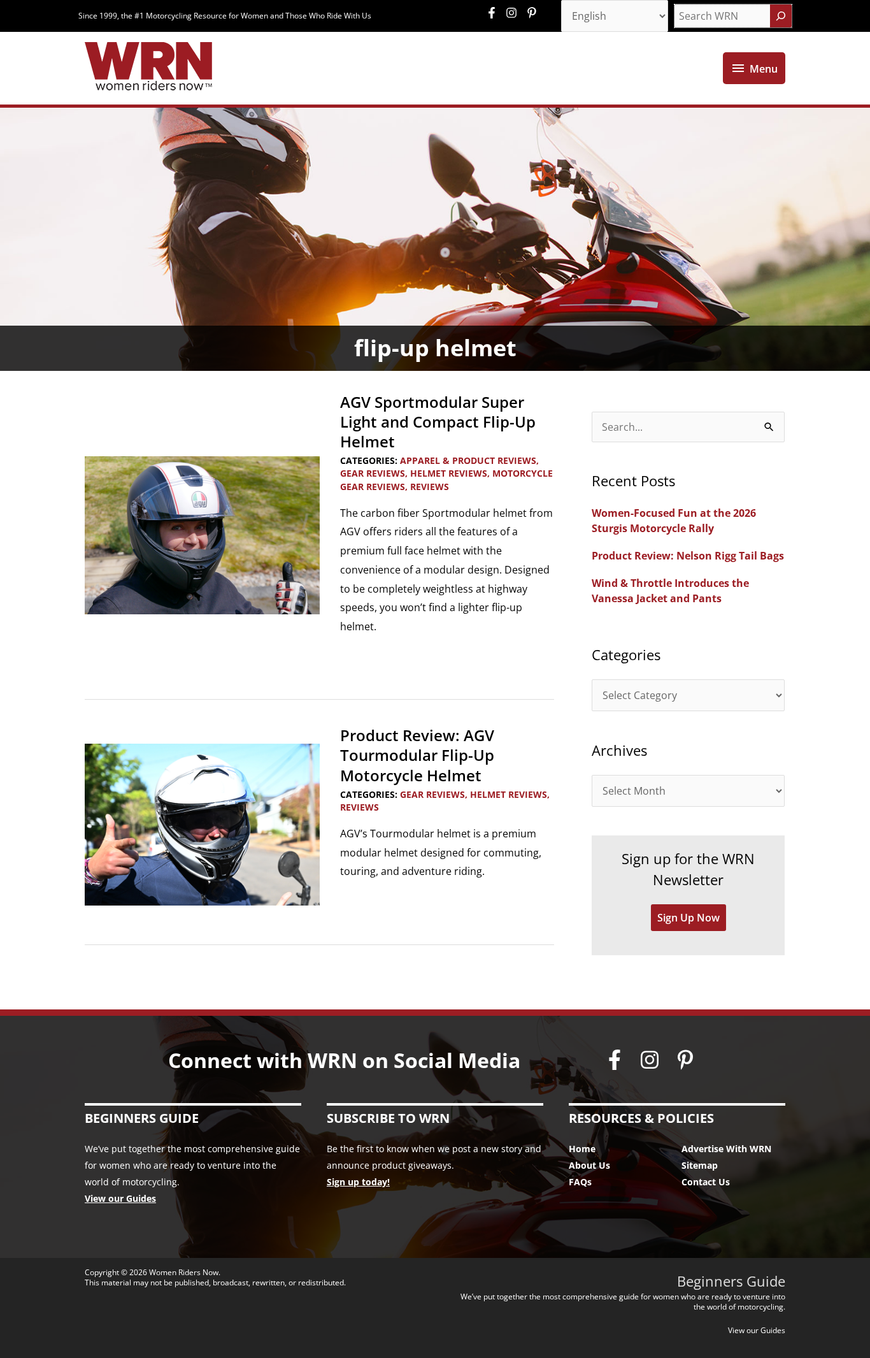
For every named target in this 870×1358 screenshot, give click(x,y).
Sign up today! (358, 1182)
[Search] (781, 15)
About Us (589, 1165)
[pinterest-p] (533, 12)
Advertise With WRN (726, 1149)
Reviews (429, 486)
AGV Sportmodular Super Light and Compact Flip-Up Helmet (438, 421)
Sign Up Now (688, 918)
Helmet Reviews (448, 473)
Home (582, 1149)
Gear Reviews (372, 473)
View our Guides (120, 1198)
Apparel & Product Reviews (468, 460)
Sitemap (699, 1165)
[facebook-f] (495, 12)
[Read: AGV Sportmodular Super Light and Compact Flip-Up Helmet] (202, 534)
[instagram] (515, 12)
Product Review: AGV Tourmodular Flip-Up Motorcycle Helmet (417, 755)
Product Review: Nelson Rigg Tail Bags (688, 556)
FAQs (580, 1182)
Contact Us (705, 1182)
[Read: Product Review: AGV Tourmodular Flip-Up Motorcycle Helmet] (202, 823)
